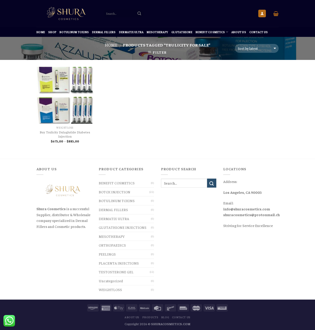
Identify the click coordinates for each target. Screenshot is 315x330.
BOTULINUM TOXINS (74, 32)
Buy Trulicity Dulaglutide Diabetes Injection (65, 134)
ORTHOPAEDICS (112, 245)
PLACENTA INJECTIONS (119, 263)
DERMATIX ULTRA (131, 32)
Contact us (258, 32)
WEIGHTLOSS (110, 289)
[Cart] (276, 14)
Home (40, 32)
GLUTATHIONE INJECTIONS (122, 227)
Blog (165, 317)
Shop (52, 32)
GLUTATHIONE (181, 32)
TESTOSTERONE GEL (116, 271)
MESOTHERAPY (157, 32)
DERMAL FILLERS (104, 32)
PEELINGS (107, 254)
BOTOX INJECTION (114, 191)
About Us (238, 32)
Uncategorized (111, 280)
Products (150, 317)
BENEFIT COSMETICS (210, 32)
